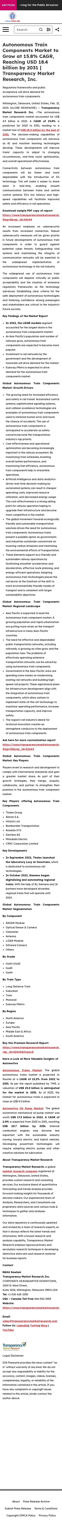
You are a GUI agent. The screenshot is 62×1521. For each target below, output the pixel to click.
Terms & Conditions (45, 1508)
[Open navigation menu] (6, 29)
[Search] (41, 29)
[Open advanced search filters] (48, 29)
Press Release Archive (36, 1501)
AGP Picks (8, 5)
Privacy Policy (47, 1515)
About (16, 1501)
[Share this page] (57, 29)
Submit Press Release (18, 1508)
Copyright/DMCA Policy (20, 1515)
